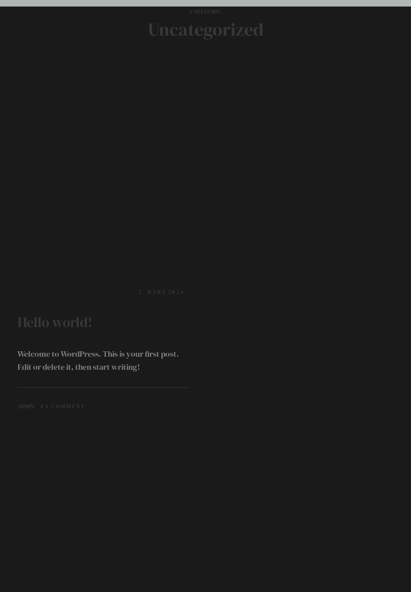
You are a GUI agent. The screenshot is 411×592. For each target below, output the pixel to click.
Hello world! (55, 322)
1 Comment (65, 406)
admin (26, 406)
